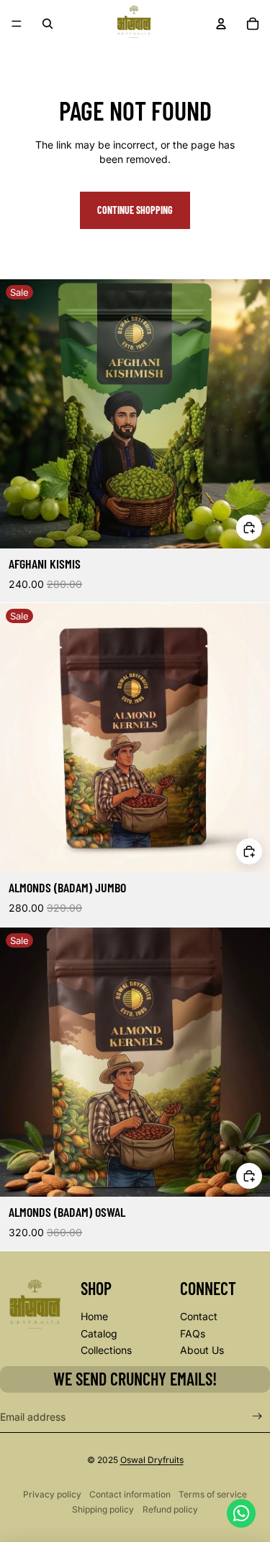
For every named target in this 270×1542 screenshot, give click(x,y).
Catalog (99, 1333)
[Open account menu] (221, 23)
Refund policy (170, 1509)
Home (94, 1316)
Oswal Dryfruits (152, 1459)
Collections (106, 1350)
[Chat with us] (241, 1513)
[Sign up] (257, 1416)
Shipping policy (103, 1509)
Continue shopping (135, 210)
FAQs (192, 1333)
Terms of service (213, 1494)
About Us (202, 1350)
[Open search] (47, 23)
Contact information (130, 1494)
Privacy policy (52, 1494)
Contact (198, 1316)
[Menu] (16, 23)
